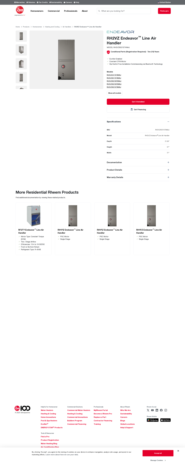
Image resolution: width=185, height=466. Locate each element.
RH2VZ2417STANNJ (114, 75)
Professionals (70, 11)
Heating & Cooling (48, 414)
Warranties (20, 2)
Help (77, 2)
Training (97, 424)
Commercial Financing (76, 424)
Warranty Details (115, 177)
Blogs (122, 421)
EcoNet (44, 424)
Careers (69, 2)
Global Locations (127, 424)
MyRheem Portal (101, 410)
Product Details (114, 170)
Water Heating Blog (49, 443)
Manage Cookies (156, 460)
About (85, 11)
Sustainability (56, 2)
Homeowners (37, 11)
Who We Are (125, 410)
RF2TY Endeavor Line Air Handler (31, 231)
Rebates (32, 2)
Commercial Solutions (75, 407)
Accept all (158, 453)
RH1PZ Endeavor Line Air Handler (70, 231)
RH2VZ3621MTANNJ (114, 84)
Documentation (114, 162)
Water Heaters (47, 410)
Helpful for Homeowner (49, 407)
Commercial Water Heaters (78, 410)
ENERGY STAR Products (52, 427)
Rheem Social (151, 407)
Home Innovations (48, 417)
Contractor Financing (103, 421)
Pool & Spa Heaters (49, 421)
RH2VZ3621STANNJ (114, 87)
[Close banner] (178, 451)
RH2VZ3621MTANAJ (114, 81)
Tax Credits (43, 2)
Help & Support (126, 427)
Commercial (54, 11)
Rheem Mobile (152, 416)
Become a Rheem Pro (103, 414)
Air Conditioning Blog (50, 447)
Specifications (114, 121)
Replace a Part (100, 417)
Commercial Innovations (77, 417)
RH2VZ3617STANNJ (114, 78)
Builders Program (74, 421)
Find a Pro (45, 437)
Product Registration (50, 440)
